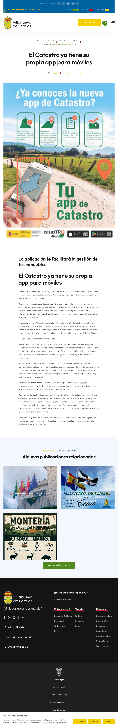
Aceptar (109, 721)
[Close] (113, 4)
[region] (59, 719)
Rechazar (94, 721)
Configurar (80, 721)
